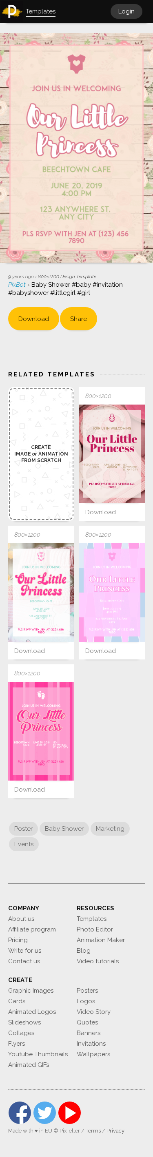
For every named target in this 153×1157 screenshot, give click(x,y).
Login (126, 11)
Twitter (44, 1113)
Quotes (87, 1022)
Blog (84, 950)
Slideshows (24, 1022)
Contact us (24, 961)
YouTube (69, 1113)
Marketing (110, 828)
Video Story (94, 1011)
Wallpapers (93, 1054)
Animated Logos (32, 1011)
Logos (86, 1001)
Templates (91, 919)
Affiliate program (32, 929)
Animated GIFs (28, 1065)
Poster (23, 828)
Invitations (91, 1043)
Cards (16, 1001)
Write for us (24, 950)
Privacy (115, 1131)
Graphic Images (30, 990)
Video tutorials (98, 961)
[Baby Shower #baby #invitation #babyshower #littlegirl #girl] (112, 454)
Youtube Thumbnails (38, 1054)
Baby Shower (64, 828)
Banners (88, 1033)
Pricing (18, 940)
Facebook (20, 1113)
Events (23, 844)
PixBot (17, 284)
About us (21, 919)
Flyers (16, 1043)
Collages (21, 1033)
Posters (87, 990)
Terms (93, 1131)
